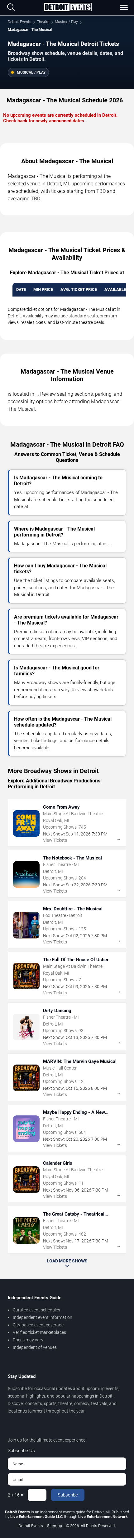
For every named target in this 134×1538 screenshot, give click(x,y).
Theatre (43, 22)
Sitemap (54, 1525)
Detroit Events (19, 22)
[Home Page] (68, 7)
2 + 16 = (15, 1494)
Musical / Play (66, 22)
